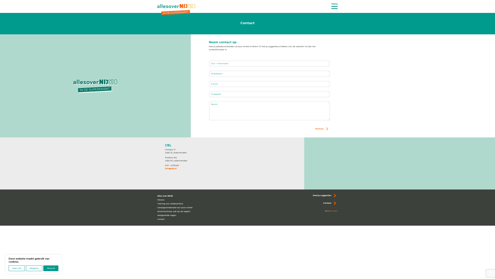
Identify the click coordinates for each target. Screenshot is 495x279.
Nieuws (160, 200)
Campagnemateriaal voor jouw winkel (174, 208)
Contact (161, 219)
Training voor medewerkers (170, 204)
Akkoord (51, 268)
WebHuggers (333, 211)
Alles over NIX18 (165, 196)
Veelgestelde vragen (166, 215)
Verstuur (319, 129)
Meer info (16, 268)
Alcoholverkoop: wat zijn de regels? (173, 212)
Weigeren (34, 268)
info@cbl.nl (171, 168)
